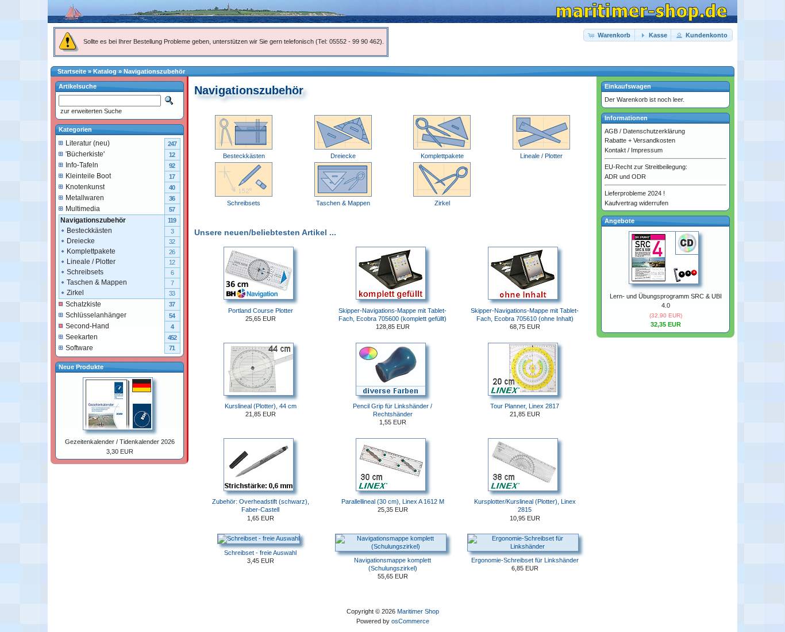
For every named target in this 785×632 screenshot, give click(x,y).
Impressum (647, 150)
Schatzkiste (83, 304)
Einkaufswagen (628, 86)
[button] (609, 35)
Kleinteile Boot (88, 176)
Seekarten (82, 337)
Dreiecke (81, 241)
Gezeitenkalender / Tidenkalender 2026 (120, 441)
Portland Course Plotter (260, 310)
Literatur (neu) (88, 143)
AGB (611, 131)
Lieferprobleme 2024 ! (635, 193)
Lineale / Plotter (91, 262)
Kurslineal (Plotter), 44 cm (261, 406)
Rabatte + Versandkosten (640, 140)
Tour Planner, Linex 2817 (524, 406)
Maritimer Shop (418, 611)
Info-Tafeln (82, 165)
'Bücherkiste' (85, 154)
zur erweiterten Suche (90, 111)
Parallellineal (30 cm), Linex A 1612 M (392, 501)
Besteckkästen (89, 231)
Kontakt (615, 150)
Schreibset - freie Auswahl (260, 552)
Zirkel (75, 293)
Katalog (105, 71)
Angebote (619, 220)
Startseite (71, 71)
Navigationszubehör (154, 71)
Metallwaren (85, 198)
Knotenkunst (85, 187)
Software (79, 348)
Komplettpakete (91, 251)
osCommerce (410, 621)
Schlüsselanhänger (96, 315)
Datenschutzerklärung (654, 131)
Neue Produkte (81, 366)
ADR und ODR (625, 176)
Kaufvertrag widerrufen (636, 203)
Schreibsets (85, 272)
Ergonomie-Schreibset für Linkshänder (525, 560)
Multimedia (83, 209)
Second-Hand (87, 326)
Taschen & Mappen (97, 282)
